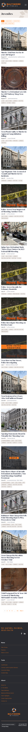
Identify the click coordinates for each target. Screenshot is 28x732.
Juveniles (21, 60)
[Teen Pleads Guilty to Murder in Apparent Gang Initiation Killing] (14, 118)
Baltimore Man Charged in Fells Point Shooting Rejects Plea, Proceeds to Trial (14, 517)
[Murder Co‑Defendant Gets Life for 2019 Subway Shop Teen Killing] (14, 78)
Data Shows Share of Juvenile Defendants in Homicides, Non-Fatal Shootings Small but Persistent (13, 474)
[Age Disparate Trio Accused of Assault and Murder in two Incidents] (14, 158)
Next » (22, 611)
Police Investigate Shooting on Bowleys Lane (13, 323)
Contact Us (4, 701)
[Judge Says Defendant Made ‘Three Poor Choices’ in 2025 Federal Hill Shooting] (14, 233)
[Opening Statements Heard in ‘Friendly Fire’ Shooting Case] (14, 420)
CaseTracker (4, 665)
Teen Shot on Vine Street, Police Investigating (11, 361)
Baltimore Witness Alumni (7, 693)
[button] (25, 5)
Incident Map (4, 672)
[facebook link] (22, 633)
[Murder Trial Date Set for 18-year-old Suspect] (14, 39)
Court (3, 60)
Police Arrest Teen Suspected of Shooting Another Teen (13, 210)
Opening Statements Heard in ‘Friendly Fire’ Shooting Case (13, 434)
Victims (9, 102)
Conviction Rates (5, 670)
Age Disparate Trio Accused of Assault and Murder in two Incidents (13, 173)
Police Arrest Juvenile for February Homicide (11, 288)
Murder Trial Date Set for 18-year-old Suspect (12, 53)
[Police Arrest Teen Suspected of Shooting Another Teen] (14, 196)
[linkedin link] (25, 633)
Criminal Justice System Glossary (9, 667)
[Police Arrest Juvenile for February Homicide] (14, 273)
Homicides (9, 21)
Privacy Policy (5, 726)
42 (17, 611)
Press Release (5, 218)
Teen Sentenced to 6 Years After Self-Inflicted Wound (12, 397)
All (3, 21)
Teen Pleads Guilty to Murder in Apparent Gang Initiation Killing (13, 133)
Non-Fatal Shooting (8, 23)
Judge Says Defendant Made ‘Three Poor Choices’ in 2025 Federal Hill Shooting (12, 249)
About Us (3, 685)
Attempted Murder (6, 440)
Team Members (5, 690)
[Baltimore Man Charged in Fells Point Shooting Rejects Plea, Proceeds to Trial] (14, 502)
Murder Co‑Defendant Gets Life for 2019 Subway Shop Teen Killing (13, 94)
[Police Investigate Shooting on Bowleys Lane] (14, 309)
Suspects (4, 102)
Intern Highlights (5, 695)
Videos (13, 102)
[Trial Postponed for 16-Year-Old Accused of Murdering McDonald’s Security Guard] (14, 579)
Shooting (16, 21)
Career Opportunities (6, 698)
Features (3, 650)
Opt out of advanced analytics (8, 724)
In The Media (4, 687)
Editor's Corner (5, 652)
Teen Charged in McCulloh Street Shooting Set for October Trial (12, 557)
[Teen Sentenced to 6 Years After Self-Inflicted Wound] (14, 382)
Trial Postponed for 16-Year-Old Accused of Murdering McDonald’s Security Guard (14, 595)
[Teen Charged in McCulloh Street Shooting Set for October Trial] (14, 542)
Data (24, 482)
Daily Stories (9, 60)
